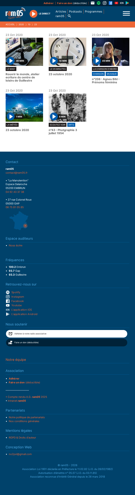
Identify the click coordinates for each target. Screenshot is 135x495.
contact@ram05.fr (16, 172)
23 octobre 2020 (60, 74)
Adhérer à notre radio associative (30, 333)
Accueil (10, 24)
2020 (21, 24)
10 (29, 24)
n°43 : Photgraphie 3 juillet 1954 (63, 132)
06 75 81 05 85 (15, 207)
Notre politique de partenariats (27, 417)
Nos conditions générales (24, 421)
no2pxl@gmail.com (20, 454)
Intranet (17, 400)
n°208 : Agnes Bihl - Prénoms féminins (106, 81)
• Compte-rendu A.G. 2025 (26, 397)
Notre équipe (16, 360)
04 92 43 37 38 (15, 192)
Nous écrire (15, 245)
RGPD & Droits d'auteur (22, 437)
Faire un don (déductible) (26, 342)
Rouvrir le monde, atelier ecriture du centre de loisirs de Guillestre (23, 77)
